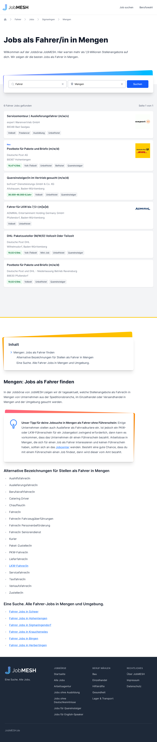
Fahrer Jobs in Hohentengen (28, 618)
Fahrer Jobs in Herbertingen (28, 645)
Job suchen (126, 7)
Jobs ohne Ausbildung (67, 692)
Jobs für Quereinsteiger (67, 708)
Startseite (59, 674)
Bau (94, 674)
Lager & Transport (102, 698)
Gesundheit (98, 692)
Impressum (133, 680)
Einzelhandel (99, 680)
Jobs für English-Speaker (68, 714)
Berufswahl (146, 7)
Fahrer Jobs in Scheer (23, 611)
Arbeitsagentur (62, 686)
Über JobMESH (136, 674)
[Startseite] (5, 19)
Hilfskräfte (98, 686)
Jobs (31, 19)
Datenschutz (134, 686)
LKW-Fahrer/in (18, 565)
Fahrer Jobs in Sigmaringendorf (30, 625)
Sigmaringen (48, 19)
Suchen (137, 84)
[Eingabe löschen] (62, 84)
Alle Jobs (59, 680)
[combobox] (97, 84)
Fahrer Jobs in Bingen (23, 638)
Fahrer (18, 19)
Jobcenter (62, 447)
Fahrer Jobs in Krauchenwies (28, 631)
